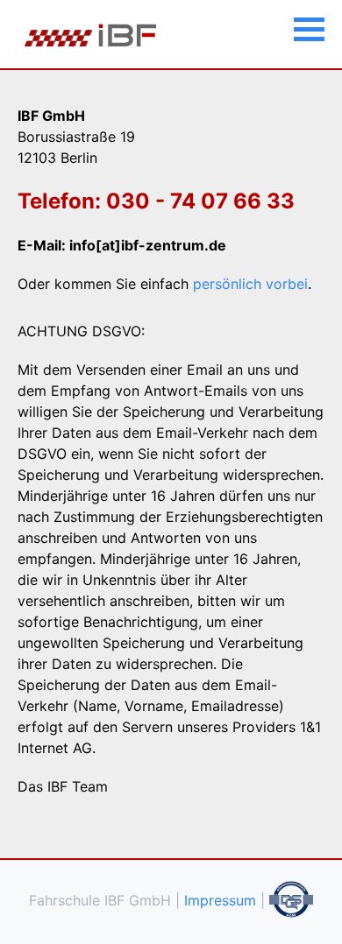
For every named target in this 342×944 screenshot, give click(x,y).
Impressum (220, 900)
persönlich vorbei (250, 283)
